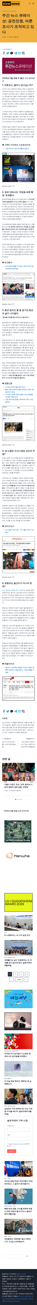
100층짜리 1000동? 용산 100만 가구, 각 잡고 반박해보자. (17, 1240)
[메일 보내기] (19, 53)
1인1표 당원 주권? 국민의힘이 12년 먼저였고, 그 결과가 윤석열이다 (18, 1182)
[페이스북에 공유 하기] (4, 53)
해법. (9, 1178)
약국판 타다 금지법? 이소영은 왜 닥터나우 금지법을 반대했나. (17, 1055)
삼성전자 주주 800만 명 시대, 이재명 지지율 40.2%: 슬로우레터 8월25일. (18, 1111)
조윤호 (4, 37)
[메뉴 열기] (33, 3)
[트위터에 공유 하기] (8, 53)
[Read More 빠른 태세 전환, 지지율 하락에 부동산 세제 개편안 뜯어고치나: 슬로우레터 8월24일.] (18, 1196)
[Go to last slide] (5, 780)
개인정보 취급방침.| (22, 1299)
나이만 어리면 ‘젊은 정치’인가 (15, 387)
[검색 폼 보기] (30, 3)
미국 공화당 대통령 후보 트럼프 (13, 590)
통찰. (5, 1236)
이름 (8, 1135)
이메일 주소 (10, 1126)
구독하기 (11, 1151)
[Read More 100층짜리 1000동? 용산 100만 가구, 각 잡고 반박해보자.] (18, 1226)
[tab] (15, 799)
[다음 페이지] (31, 780)
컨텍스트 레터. (12, 957)
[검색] (27, 1256)
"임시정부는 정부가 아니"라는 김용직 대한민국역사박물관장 (28, 743)
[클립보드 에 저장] (23, 53)
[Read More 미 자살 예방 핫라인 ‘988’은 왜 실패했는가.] (18, 1069)
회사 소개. (21, 1274)
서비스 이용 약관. (26, 1296)
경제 (13, 1051)
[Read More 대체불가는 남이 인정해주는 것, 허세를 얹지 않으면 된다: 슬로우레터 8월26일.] (18, 948)
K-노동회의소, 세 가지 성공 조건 (17, 935)
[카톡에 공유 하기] (12, 53)
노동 (5, 932)
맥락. (17, 1051)
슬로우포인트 (7, 1051)
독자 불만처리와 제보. (12, 1301)
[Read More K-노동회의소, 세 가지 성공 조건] (18, 923)
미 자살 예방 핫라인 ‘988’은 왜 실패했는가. (17, 1082)
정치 (5, 957)
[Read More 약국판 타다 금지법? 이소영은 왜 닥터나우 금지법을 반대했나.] (18, 1041)
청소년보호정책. (8, 1299)
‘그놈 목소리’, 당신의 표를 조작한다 (17, 148)
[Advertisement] (18, 879)
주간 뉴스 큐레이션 (11, 11)
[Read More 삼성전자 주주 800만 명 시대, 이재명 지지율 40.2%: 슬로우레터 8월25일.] (18, 1096)
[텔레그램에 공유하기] (16, 53)
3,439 (19, 979)
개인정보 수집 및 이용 (19, 1144)
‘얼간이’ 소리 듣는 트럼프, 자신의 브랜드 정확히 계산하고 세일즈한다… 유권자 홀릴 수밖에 (19, 670)
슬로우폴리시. (8, 1078)
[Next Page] (26, 979)
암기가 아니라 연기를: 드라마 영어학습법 (9, 743)
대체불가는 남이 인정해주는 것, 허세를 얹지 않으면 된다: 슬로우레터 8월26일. (18, 962)
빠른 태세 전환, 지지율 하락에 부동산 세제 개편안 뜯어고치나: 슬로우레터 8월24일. (18, 1211)
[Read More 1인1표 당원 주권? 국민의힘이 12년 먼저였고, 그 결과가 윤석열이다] (18, 1169)
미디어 (4, 11)
